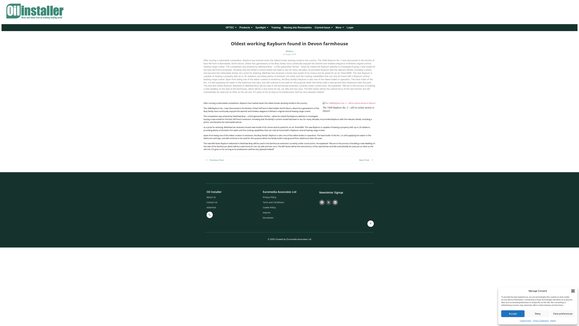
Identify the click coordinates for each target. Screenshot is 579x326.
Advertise (211, 207)
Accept (513, 313)
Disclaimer (268, 217)
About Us (211, 197)
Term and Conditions (273, 202)
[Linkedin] (335, 202)
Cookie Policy (526, 321)
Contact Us (212, 202)
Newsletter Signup (331, 192)
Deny (538, 313)
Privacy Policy (269, 197)
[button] (572, 290)
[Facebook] (322, 202)
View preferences (563, 313)
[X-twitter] (328, 202)
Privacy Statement (541, 321)
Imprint (553, 321)
